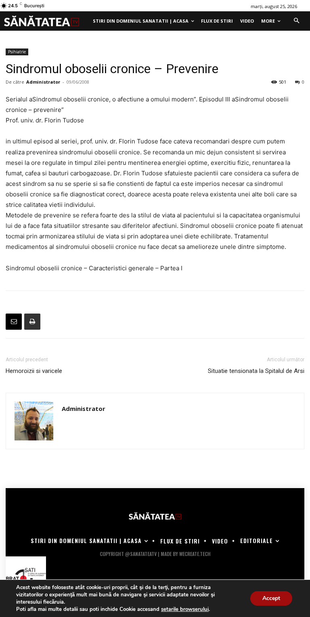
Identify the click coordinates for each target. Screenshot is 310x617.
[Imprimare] (32, 322)
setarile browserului (185, 609)
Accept (271, 598)
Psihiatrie (17, 52)
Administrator (43, 82)
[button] (296, 21)
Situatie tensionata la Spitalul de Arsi (256, 371)
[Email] (14, 322)
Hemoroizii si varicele (34, 371)
